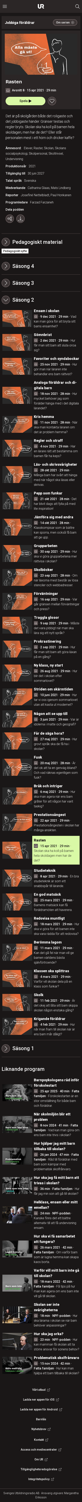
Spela (24, 101)
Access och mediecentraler (39, 1449)
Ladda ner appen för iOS (39, 1399)
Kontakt (39, 1439)
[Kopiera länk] (10, 218)
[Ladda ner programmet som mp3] (20, 218)
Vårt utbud (39, 1389)
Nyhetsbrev (38, 1429)
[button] (41, 266)
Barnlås (41, 1419)
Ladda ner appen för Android (39, 1409)
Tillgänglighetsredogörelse (39, 1469)
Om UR (38, 1459)
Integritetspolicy (39, 1479)
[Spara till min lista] (52, 101)
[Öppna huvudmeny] (4, 6)
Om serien (63, 22)
